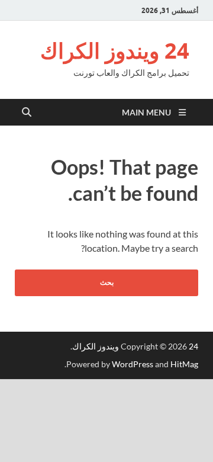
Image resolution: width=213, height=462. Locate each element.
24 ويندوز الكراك (114, 50)
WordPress (132, 364)
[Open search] (27, 112)
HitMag (184, 364)
